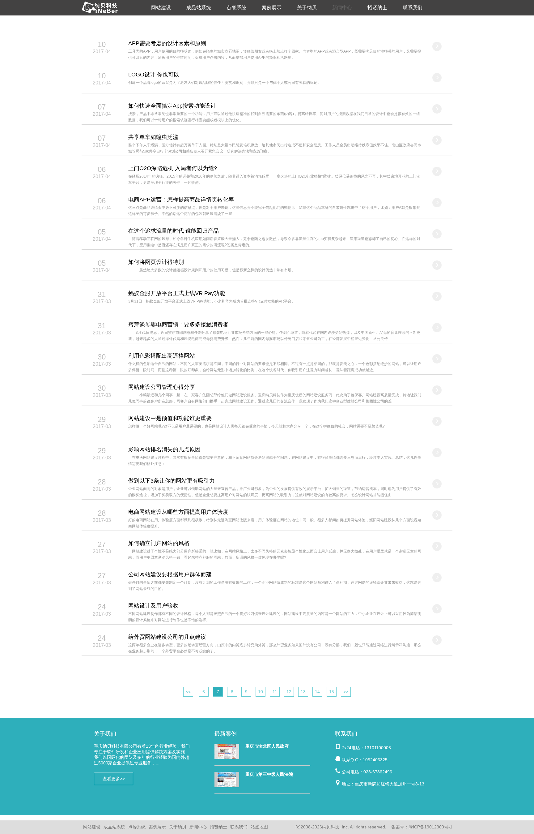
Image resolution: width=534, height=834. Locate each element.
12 (289, 691)
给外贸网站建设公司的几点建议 (167, 637)
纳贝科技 (330, 826)
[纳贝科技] (101, 13)
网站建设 (161, 7)
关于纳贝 (307, 7)
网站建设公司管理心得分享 (161, 387)
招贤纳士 (377, 7)
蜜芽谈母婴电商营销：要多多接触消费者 (178, 324)
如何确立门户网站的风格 (158, 543)
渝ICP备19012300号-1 (430, 826)
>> (345, 691)
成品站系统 (198, 7)
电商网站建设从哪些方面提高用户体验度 (178, 512)
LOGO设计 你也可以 (153, 74)
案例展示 (272, 7)
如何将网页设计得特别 (156, 262)
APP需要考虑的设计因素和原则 (167, 43)
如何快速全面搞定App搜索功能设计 (172, 106)
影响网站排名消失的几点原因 (164, 449)
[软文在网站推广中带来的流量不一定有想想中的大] (437, 46)
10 (260, 691)
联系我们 (412, 7)
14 (317, 691)
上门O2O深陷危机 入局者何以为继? (172, 168)
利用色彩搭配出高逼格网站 (161, 356)
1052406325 (375, 759)
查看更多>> (114, 778)
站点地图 (259, 826)
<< (188, 691)
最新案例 (225, 734)
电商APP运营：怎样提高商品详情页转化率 (181, 199)
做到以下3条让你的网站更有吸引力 (171, 481)
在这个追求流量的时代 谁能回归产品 (173, 231)
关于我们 (105, 734)
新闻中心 (342, 7)
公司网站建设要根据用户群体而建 (170, 574)
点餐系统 (236, 7)
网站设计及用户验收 (153, 606)
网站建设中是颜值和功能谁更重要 (170, 418)
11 (274, 691)
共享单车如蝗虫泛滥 (153, 137)
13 (303, 691)
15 (331, 691)
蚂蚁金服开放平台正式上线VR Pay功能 (176, 293)
